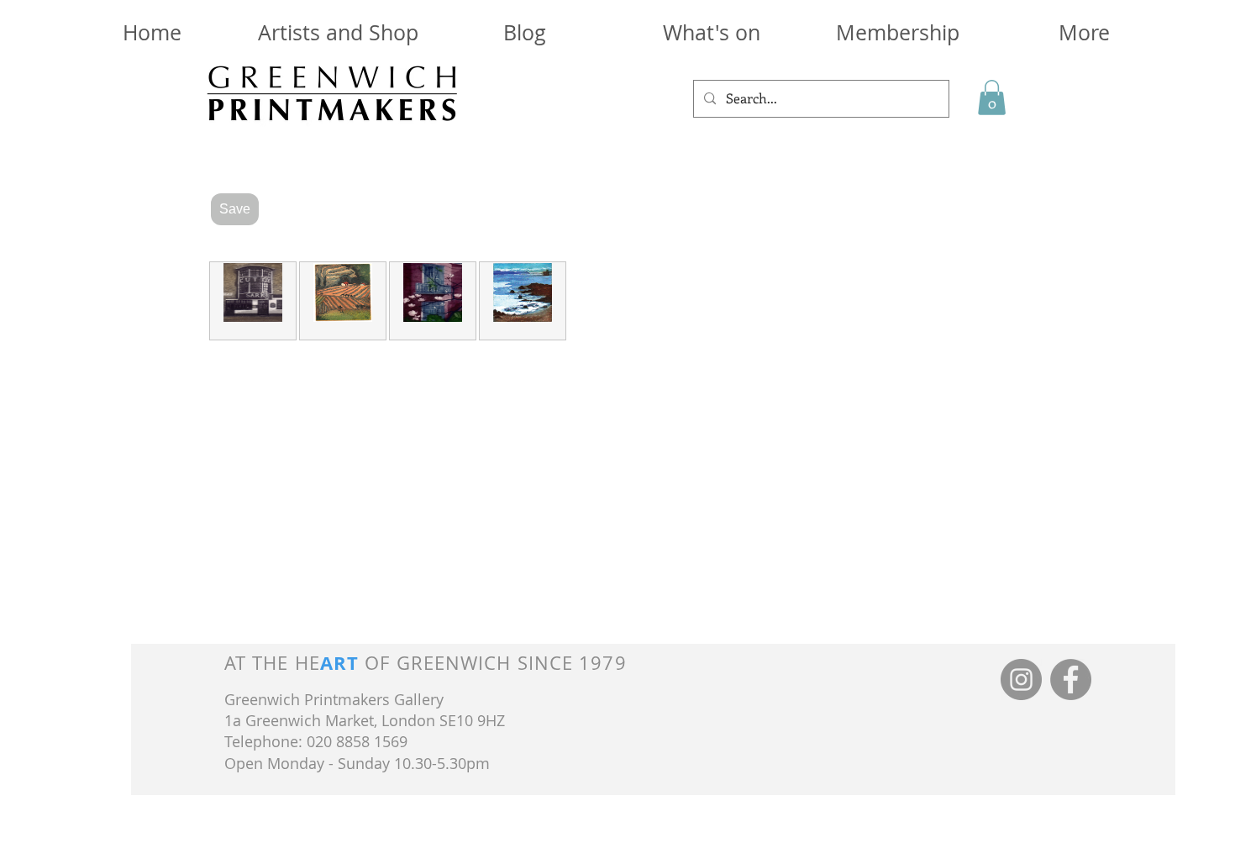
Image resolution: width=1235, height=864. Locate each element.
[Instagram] (1021, 679)
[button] (897, 32)
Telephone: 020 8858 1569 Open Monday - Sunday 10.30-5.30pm (357, 751)
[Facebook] (1070, 679)
